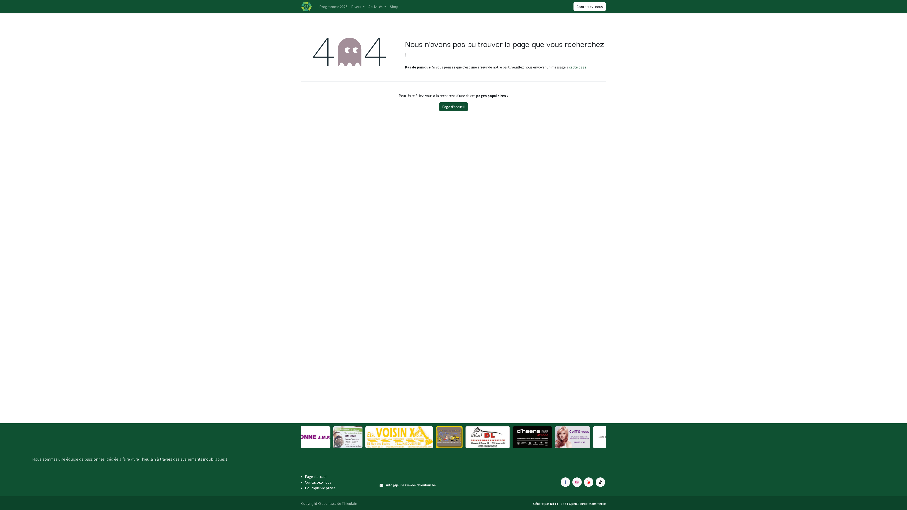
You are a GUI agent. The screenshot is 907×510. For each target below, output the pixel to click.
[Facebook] (565, 482)
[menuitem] (333, 6)
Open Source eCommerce (587, 504)
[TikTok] (600, 482)
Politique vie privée (320, 487)
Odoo (554, 504)
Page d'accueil (453, 106)
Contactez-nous (590, 6)
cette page (577, 67)
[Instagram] (577, 482)
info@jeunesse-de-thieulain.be (411, 485)
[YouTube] (588, 482)
